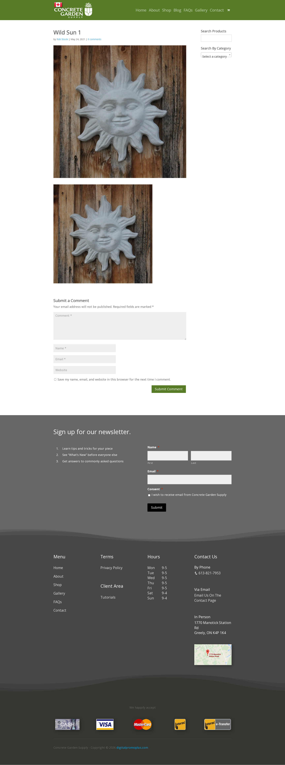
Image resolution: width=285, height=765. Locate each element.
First (150, 462)
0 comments (94, 39)
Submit (156, 507)
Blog (177, 11)
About (154, 11)
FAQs (188, 11)
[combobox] (216, 54)
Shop (166, 11)
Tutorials (107, 597)
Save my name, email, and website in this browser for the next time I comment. (114, 379)
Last (193, 462)
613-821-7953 (209, 573)
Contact (217, 11)
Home (141, 11)
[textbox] (216, 56)
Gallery (201, 11)
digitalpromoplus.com (132, 747)
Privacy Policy (111, 567)
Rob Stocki (62, 39)
